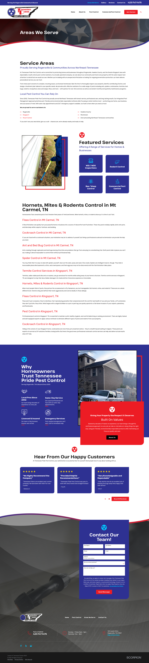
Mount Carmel (27, 118)
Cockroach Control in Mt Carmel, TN (44, 232)
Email (107, 551)
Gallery (103, 3)
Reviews (112, 3)
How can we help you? (89, 568)
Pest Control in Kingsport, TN (39, 311)
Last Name (108, 545)
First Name (86, 545)
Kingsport (26, 115)
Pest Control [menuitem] (93, 12)
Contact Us (121, 3)
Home (67, 617)
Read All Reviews (120, 499)
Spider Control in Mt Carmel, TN (41, 258)
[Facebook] (21, 646)
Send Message (104, 592)
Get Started (131, 12)
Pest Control (76, 617)
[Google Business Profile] (31, 646)
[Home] (22, 12)
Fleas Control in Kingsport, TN (40, 296)
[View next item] (109, 499)
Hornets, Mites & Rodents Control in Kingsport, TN (52, 283)
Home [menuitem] (73, 12)
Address (86, 556)
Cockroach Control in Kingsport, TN (43, 324)
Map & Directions (114, 635)
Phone (85, 551)
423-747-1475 (135, 2)
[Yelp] (26, 646)
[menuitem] (10, 659)
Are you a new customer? (90, 562)
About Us (112, 437)
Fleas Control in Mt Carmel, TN (40, 219)
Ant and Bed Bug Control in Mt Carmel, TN (47, 245)
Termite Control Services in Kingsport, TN (47, 270)
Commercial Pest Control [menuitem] (111, 12)
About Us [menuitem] (82, 12)
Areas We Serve (93, 3)
